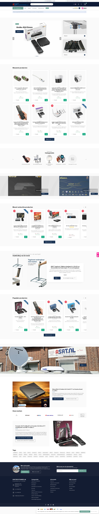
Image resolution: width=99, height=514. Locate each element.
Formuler (34, 452)
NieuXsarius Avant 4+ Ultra (71, 398)
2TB (20, 452)
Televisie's (33, 490)
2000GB (15, 452)
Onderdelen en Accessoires (36, 486)
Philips (68, 452)
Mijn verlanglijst (72, 486)
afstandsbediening (61, 454)
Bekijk (56, 278)
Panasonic (62, 452)
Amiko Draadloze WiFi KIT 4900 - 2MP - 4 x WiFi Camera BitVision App (59, 123)
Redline (15, 454)
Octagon (56, 452)
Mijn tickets (71, 484)
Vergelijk (17, 134)
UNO (35, 454)
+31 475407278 (18, 489)
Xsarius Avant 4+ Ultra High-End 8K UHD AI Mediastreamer (54, 317)
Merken (29, 8)
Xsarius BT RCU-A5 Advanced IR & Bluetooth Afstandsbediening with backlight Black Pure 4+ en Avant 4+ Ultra (21, 124)
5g (25, 452)
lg (20, 456)
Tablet (30, 454)
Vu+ (40, 454)
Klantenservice (41, 8)
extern (75, 454)
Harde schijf (45, 452)
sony (56, 456)
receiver (35, 456)
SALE (47, 8)
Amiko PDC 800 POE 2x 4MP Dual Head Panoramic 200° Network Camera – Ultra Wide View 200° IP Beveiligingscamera (59, 90)
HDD (39, 452)
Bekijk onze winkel (35, 471)
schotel (52, 456)
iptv (80, 454)
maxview (30, 456)
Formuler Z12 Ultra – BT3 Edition (20, 317)
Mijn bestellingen (72, 482)
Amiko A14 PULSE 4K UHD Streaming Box (78, 123)
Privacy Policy (52, 486)
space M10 (69, 456)
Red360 (83, 452)
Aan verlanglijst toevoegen (68, 278)
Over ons (52, 481)
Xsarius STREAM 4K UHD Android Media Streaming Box (40, 123)
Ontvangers (33, 484)
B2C (25, 8)
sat (46, 456)
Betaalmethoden (53, 484)
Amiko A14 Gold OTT (58, 398)
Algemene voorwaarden (54, 482)
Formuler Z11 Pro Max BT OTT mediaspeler (25, 440)
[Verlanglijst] (81, 4)
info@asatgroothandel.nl (19, 495)
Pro (73, 452)
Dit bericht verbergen (85, 511)
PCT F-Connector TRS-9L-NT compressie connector (21, 89)
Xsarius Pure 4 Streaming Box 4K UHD (71, 317)
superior (75, 456)
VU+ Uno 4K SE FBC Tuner (71, 225)
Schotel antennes (34, 493)
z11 (80, 456)
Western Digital (46, 454)
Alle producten (72, 490)
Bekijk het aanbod (48, 242)
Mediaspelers (33, 482)
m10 (24, 456)
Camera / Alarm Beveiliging (36, 495)
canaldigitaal (69, 454)
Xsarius (53, 454)
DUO (29, 452)
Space (20, 454)
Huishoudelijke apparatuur (36, 499)
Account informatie (72, 481)
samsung (41, 456)
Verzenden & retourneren (55, 488)
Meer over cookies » (94, 511)
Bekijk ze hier (48, 139)
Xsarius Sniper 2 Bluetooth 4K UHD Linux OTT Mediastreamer (20, 226)
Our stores (34, 8)
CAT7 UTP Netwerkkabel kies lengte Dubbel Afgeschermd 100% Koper (40, 89)
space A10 (62, 456)
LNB (51, 452)
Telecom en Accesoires (35, 481)
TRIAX (25, 454)
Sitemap (51, 492)
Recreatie (33, 488)
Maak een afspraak (34, 497)
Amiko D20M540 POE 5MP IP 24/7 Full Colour (77, 89)
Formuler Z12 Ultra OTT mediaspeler (24, 437)
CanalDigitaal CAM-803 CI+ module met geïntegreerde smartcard (37, 227)
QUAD (77, 452)
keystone (15, 456)
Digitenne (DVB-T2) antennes (36, 492)
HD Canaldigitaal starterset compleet (55, 226)
